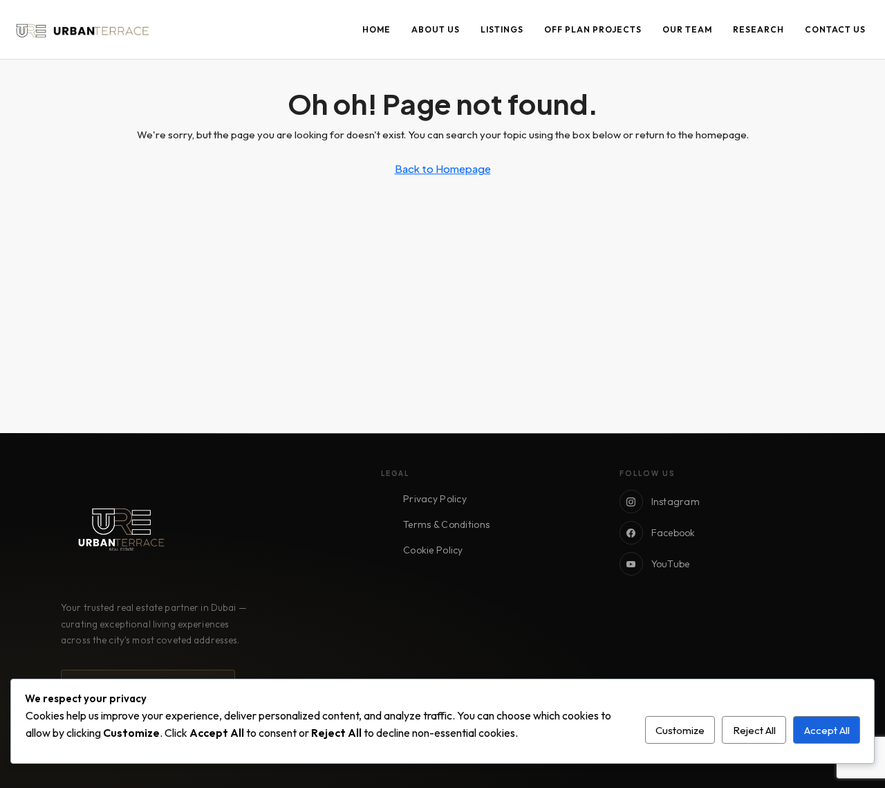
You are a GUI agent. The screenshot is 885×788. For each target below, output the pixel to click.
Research (758, 29)
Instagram (675, 501)
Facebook (673, 532)
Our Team (687, 29)
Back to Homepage (443, 168)
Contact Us (835, 29)
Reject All (754, 730)
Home (376, 29)
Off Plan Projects (593, 29)
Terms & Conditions (446, 524)
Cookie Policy (433, 550)
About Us (435, 29)
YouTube (670, 564)
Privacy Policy (435, 499)
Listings (502, 29)
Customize (680, 730)
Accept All (827, 730)
